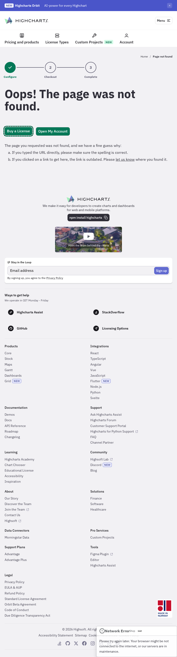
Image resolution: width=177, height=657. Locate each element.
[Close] (140, 631)
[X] (76, 643)
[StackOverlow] (59, 643)
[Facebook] (84, 643)
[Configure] (10, 67)
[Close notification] (169, 5)
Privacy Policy (54, 278)
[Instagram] (92, 643)
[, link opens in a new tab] (164, 608)
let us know (125, 159)
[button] (18, 131)
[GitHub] (68, 643)
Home (144, 56)
